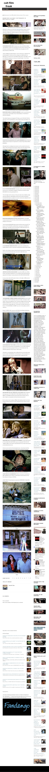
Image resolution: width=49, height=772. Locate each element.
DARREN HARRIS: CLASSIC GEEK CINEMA (37, 451)
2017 (36, 197)
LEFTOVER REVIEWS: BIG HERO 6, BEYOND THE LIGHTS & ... (40, 225)
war (44, 627)
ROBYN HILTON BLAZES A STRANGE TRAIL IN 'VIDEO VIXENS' (37, 683)
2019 (36, 195)
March (37, 274)
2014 (36, 201)
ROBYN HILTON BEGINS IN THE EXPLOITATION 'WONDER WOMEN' (37, 693)
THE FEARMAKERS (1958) (42, 571)
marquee (26, 15)
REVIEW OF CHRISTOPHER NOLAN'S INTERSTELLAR (39, 248)
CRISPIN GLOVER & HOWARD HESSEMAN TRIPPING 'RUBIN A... (40, 243)
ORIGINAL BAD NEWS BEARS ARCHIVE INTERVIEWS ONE (40, 219)
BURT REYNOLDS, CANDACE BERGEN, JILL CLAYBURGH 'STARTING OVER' (37, 722)
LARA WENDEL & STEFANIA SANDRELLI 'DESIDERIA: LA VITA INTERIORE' (37, 470)
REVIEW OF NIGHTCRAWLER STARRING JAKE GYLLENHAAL (39, 259)
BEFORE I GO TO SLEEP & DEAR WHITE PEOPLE (40, 255)
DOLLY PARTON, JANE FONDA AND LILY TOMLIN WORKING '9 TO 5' (37, 92)
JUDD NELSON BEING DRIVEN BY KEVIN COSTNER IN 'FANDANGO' (16, 694)
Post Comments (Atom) (12, 630)
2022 (36, 191)
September (38, 266)
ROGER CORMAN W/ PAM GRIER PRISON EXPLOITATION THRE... (40, 233)
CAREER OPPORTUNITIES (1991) (42, 561)
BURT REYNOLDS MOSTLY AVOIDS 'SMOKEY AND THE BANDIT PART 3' (37, 664)
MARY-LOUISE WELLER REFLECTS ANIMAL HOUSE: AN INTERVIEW (37, 712)
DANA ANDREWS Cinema (40, 569)
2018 (36, 196)
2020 (36, 194)
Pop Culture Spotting (18, 29)
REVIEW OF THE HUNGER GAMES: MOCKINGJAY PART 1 (40, 222)
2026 (36, 186)
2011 (36, 280)
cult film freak (9, 4)
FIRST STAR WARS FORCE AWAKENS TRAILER (40, 211)
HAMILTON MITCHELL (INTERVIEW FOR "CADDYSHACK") (14, 673)
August (37, 267)
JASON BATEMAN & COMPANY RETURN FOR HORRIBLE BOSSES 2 (40, 215)
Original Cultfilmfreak (39, 559)
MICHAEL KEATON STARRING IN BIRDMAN (39, 263)
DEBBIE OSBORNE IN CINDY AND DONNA (37, 148)
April (37, 272)
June (37, 270)
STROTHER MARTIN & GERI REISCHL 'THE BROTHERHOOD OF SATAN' (37, 423)
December (38, 202)
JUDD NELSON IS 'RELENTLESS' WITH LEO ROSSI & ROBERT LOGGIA (37, 157)
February (37, 275)
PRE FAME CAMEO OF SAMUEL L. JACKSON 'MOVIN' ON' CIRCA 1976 (37, 82)
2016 (36, 199)
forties (41, 627)
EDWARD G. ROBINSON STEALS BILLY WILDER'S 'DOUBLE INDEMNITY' (38, 72)
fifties (35, 627)
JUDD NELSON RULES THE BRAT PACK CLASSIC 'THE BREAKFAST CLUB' (37, 122)
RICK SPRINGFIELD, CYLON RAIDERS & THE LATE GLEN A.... (40, 229)
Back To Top (34, 770)
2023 (36, 190)
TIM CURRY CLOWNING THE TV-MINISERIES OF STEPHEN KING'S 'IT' (37, 102)
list (24, 15)
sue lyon (35, 630)
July (36, 269)
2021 (36, 192)
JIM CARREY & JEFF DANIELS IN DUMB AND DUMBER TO (40, 237)
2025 (36, 187)
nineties (38, 627)
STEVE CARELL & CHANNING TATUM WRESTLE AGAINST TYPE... (40, 207)
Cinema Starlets (38, 547)
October (37, 265)
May (37, 271)
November (38, 204)
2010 (36, 281)
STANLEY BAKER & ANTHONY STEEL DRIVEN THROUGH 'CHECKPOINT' (37, 113)
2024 (36, 188)
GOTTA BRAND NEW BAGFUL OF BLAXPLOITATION (40, 240)
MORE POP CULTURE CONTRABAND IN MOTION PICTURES (40, 251)
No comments (20, 15)
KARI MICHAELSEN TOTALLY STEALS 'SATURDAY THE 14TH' (14, 646)
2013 (36, 278)
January (37, 276)
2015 (36, 200)
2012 (36, 279)
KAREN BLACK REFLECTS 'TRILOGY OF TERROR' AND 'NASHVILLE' (36, 139)
